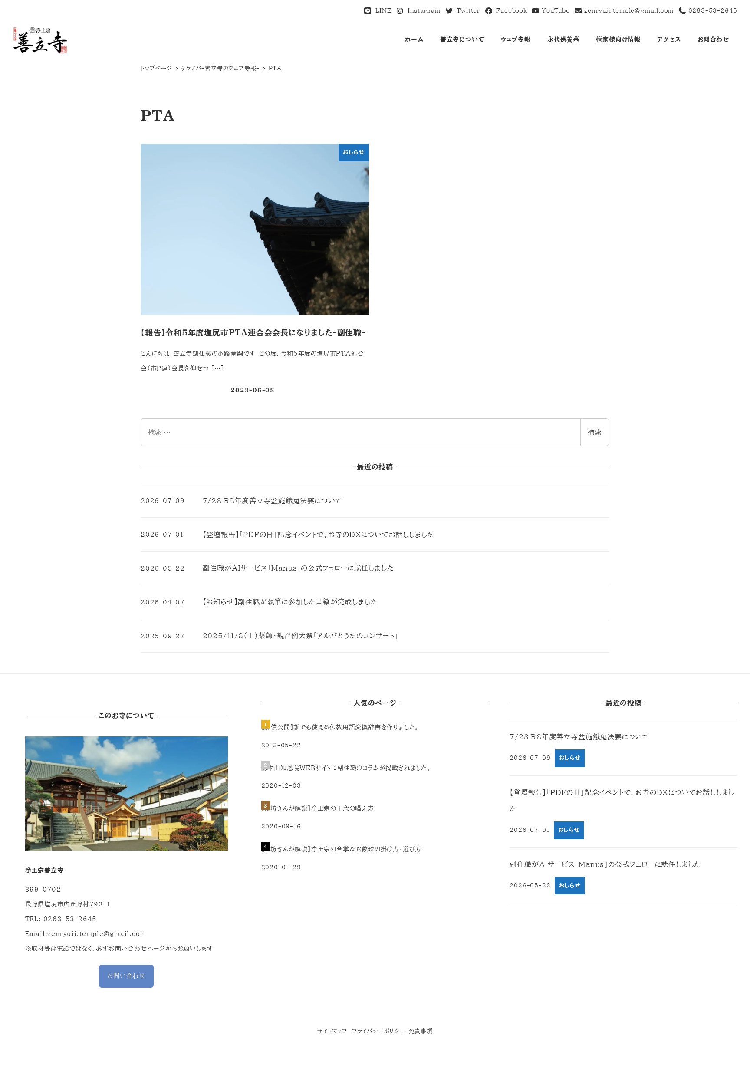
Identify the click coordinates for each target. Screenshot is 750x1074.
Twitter (467, 10)
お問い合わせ (126, 975)
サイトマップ (332, 1031)
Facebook (510, 10)
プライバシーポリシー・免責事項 (392, 1031)
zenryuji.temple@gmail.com (629, 10)
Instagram (422, 10)
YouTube (554, 10)
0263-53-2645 (712, 10)
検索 (595, 432)
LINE (381, 10)
